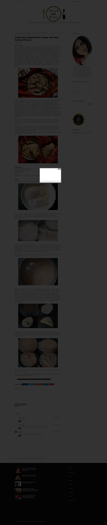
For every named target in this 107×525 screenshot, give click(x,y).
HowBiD (52, 181)
